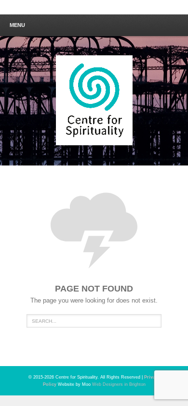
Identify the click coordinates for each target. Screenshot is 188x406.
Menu (17, 25)
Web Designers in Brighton (119, 384)
